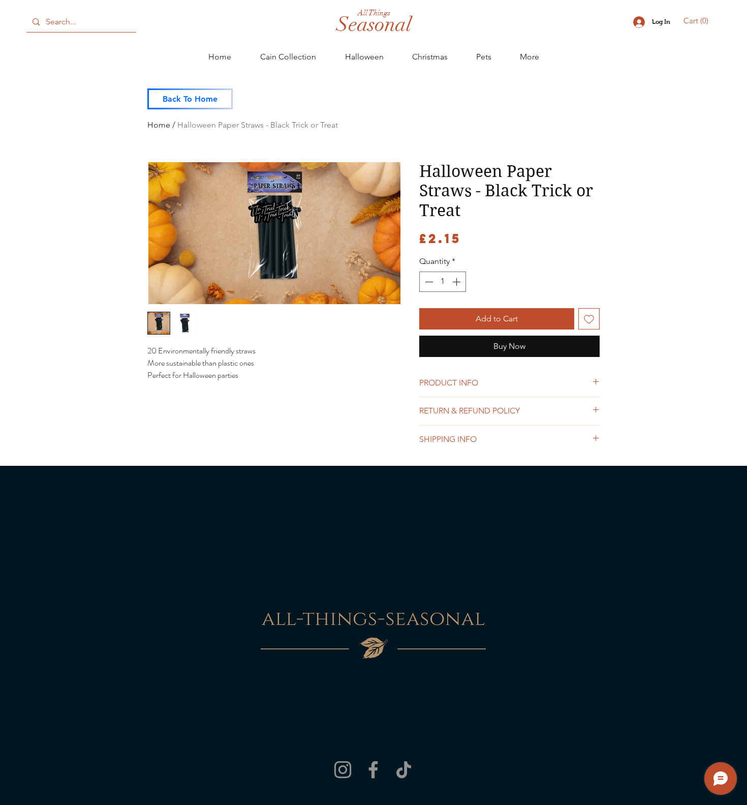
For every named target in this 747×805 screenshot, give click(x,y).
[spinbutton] (442, 281)
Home (158, 125)
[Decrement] (428, 281)
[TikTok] (403, 769)
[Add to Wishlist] (589, 319)
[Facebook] (373, 769)
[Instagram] (342, 769)
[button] (697, 21)
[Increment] (457, 281)
